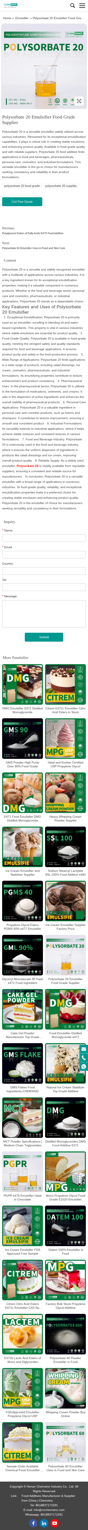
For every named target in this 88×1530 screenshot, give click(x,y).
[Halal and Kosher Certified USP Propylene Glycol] (65, 738)
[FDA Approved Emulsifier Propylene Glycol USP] (22, 1388)
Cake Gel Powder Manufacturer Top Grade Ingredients (22, 1035)
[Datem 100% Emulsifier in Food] (65, 1226)
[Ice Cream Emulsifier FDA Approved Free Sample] (22, 1226)
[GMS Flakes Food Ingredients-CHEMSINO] (22, 1063)
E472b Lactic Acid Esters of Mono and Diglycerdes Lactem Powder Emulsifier (22, 1360)
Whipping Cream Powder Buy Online (65, 1414)
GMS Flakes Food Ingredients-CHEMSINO (22, 1089)
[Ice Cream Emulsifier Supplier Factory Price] (65, 901)
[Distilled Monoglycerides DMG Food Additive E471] (65, 1117)
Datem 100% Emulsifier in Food (65, 1251)
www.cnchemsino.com (28, 101)
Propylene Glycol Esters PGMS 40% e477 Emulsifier (22, 926)
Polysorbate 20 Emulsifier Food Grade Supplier (65, 981)
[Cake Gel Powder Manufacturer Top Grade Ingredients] (22, 1009)
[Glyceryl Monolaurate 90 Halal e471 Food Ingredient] (22, 955)
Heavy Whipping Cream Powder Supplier (66, 818)
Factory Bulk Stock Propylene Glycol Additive (65, 1305)
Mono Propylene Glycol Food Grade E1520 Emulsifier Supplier (65, 1197)
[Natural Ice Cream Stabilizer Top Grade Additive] (65, 1063)
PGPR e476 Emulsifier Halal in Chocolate (22, 1197)
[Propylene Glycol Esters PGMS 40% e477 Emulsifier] (22, 901)
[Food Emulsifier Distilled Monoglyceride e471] (65, 1009)
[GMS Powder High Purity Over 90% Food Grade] (22, 738)
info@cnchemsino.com (49, 1510)
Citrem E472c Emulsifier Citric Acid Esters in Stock (65, 710)
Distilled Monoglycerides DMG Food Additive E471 (65, 1143)
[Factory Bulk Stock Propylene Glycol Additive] (65, 1280)
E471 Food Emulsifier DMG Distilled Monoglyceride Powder (22, 818)
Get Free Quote (22, 201)
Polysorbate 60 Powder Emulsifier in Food (65, 1360)
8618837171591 (47, 1505)
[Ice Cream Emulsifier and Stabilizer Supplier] (22, 847)
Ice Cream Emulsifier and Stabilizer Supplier (23, 872)
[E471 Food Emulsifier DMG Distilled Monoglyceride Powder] (22, 792)
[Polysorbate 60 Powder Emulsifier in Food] (65, 1334)
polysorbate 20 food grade (22, 185)
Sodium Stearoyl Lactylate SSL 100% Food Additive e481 (65, 872)
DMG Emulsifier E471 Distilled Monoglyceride (22, 710)
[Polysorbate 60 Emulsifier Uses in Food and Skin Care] (65, 1442)
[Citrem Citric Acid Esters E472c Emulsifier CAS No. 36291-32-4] (22, 1280)
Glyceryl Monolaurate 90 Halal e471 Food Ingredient (22, 981)
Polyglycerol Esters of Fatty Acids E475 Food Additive (32, 233)
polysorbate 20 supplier (61, 185)
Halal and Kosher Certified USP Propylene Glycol (65, 764)
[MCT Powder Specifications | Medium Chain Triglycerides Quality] (22, 1117)
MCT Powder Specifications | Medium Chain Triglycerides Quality (22, 1143)
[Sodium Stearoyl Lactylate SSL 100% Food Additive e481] (65, 847)
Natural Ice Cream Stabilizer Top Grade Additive (66, 1089)
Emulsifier (22, 18)
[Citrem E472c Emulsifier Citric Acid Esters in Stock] (65, 684)
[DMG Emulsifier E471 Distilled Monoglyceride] (22, 684)
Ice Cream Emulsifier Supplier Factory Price (65, 926)
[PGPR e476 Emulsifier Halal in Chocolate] (22, 1171)
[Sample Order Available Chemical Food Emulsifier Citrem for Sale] (22, 1442)
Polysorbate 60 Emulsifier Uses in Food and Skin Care (33, 248)
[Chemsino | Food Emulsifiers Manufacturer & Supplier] (22, 5)
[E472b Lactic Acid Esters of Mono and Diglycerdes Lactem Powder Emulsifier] (22, 1334)
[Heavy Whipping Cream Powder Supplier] (65, 792)
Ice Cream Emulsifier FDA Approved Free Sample (22, 1251)
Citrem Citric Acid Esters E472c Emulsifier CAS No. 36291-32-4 (22, 1306)
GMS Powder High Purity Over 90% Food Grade (22, 764)
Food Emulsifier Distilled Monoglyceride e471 (65, 1035)
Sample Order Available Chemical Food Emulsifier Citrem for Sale (22, 1468)
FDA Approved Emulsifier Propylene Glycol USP (22, 1414)
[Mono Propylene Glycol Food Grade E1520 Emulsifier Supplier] (65, 1171)
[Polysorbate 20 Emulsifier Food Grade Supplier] (65, 955)
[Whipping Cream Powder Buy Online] (65, 1388)
